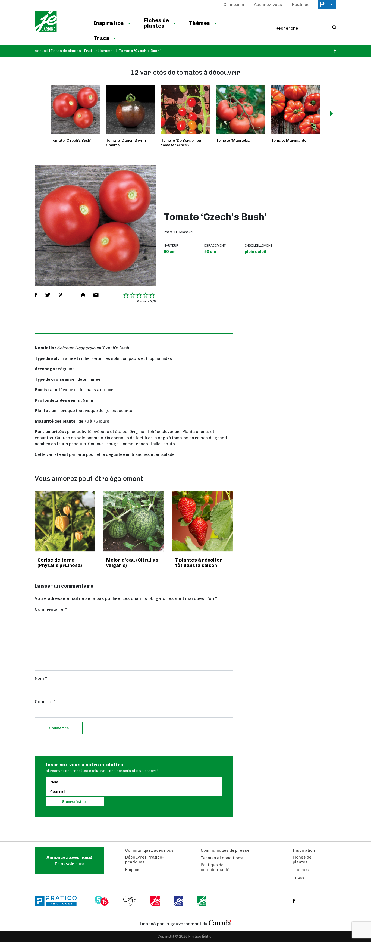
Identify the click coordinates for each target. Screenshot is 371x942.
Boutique (301, 4)
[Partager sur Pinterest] (60, 295)
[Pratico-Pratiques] (58, 900)
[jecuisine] (155, 900)
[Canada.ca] (220, 922)
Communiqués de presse (225, 850)
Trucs (101, 38)
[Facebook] (335, 51)
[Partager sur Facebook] (36, 295)
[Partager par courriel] (96, 295)
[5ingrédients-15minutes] (102, 900)
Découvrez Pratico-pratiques (144, 860)
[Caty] (130, 900)
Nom (41, 678)
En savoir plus (69, 860)
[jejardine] (202, 900)
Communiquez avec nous (149, 850)
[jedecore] (179, 900)
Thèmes (199, 23)
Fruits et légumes (99, 51)
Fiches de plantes (156, 23)
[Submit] (332, 28)
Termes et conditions (222, 858)
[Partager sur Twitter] (48, 295)
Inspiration (108, 23)
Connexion (234, 4)
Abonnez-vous (268, 4)
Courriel (45, 701)
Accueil (41, 51)
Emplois (133, 869)
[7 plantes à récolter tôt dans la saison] (202, 521)
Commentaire (51, 609)
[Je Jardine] (58, 22)
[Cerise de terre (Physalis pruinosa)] (65, 521)
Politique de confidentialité (215, 867)
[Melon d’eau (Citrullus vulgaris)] (133, 521)
